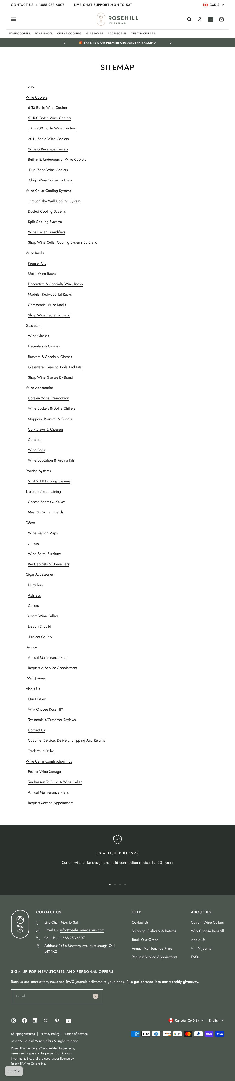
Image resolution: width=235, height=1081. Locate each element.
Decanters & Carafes (44, 346)
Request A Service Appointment (52, 667)
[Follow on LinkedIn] (35, 1021)
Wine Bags (36, 450)
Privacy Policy (49, 1033)
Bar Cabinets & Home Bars (48, 564)
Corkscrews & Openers (45, 429)
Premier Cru (37, 263)
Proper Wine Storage (44, 771)
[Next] (171, 42)
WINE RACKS (44, 33)
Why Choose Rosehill (207, 931)
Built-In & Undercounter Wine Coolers (57, 159)
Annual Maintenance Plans (48, 792)
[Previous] (64, 42)
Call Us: (64, 937)
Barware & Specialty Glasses (50, 356)
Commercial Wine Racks (47, 304)
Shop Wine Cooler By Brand (50, 180)
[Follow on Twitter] (45, 1020)
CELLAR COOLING (69, 33)
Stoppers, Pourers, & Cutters (50, 419)
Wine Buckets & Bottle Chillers (51, 408)
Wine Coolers (36, 97)
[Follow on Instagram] (13, 1020)
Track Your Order (41, 751)
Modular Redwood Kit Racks (50, 294)
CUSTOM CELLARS (143, 33)
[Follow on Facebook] (24, 1022)
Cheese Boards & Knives (46, 501)
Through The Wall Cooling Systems (54, 201)
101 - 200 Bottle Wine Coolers (52, 128)
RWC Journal (36, 678)
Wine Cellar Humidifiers (46, 232)
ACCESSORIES (117, 33)
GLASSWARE (94, 33)
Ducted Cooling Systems (47, 211)
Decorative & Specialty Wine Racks (55, 284)
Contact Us (36, 730)
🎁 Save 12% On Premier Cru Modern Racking (117, 43)
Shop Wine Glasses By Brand (50, 377)
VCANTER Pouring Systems (49, 481)
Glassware (33, 325)
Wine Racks (35, 253)
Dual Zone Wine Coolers (48, 169)
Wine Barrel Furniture (44, 553)
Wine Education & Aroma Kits (51, 460)
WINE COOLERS (20, 33)
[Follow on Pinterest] (57, 1021)
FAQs (195, 957)
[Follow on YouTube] (68, 1021)
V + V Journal (201, 948)
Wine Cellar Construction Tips (49, 761)
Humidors (35, 585)
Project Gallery (40, 636)
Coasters (34, 439)
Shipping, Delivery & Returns (154, 931)
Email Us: (74, 930)
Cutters (33, 605)
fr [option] (211, 19)
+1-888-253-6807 (51, 5)
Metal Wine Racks (42, 273)
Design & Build (39, 626)
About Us (198, 939)
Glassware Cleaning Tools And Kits (54, 367)
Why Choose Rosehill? (45, 709)
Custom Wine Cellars (207, 922)
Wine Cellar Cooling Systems (48, 190)
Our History (37, 699)
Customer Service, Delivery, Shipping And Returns (66, 740)
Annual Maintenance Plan (47, 657)
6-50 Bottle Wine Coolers (47, 107)
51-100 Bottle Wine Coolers (49, 118)
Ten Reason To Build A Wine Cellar (55, 782)
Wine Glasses (38, 335)
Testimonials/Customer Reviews (52, 719)
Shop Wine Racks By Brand (49, 315)
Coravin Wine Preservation (48, 398)
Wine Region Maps (43, 533)
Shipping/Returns (23, 1033)
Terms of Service (76, 1033)
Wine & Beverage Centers (48, 149)
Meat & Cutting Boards (45, 512)
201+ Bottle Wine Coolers (48, 138)
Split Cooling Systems (45, 221)
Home (30, 87)
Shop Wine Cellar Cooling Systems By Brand (62, 242)
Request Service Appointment (50, 802)
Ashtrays (34, 595)
